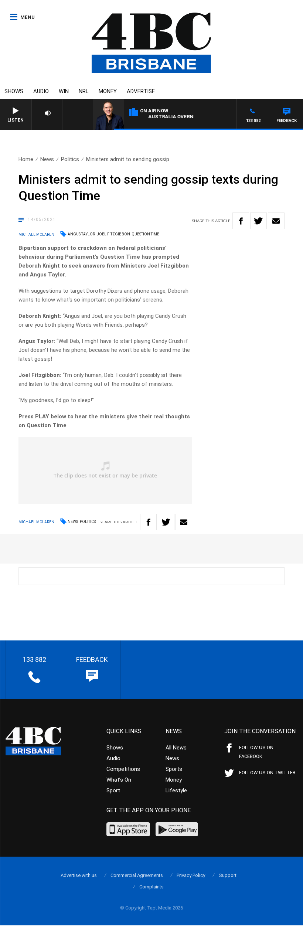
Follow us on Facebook (256, 752)
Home (25, 159)
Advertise (141, 91)
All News (176, 747)
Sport (113, 790)
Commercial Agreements (136, 875)
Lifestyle (176, 790)
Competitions (123, 769)
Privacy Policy (191, 875)
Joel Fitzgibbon (113, 234)
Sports (174, 769)
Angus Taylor (81, 234)
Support (227, 875)
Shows (13, 91)
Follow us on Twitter (267, 772)
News (47, 159)
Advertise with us (79, 875)
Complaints (151, 887)
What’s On (118, 779)
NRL (84, 91)
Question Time (145, 234)
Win (64, 91)
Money (108, 91)
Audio (41, 91)
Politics (70, 159)
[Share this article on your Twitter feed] (258, 220)
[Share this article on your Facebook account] (240, 220)
